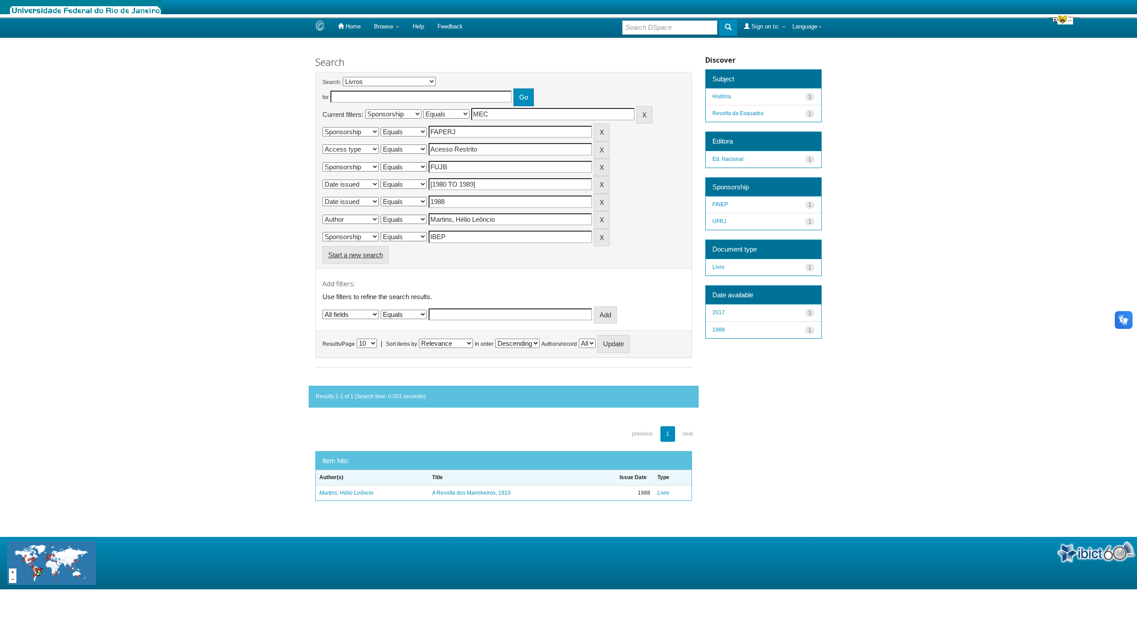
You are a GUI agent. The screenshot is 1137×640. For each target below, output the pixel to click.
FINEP (720, 204)
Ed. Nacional (727, 159)
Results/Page (338, 344)
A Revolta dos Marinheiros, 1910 (471, 493)
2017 (718, 312)
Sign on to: (765, 26)
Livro (663, 493)
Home (352, 26)
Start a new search (355, 255)
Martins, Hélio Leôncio (346, 493)
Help (418, 26)
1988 (718, 330)
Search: (331, 82)
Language (804, 26)
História (721, 96)
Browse (384, 26)
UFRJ (719, 221)
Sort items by (401, 344)
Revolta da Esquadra (737, 113)
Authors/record (559, 344)
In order (484, 344)
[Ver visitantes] (51, 562)
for (325, 97)
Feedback (450, 26)
